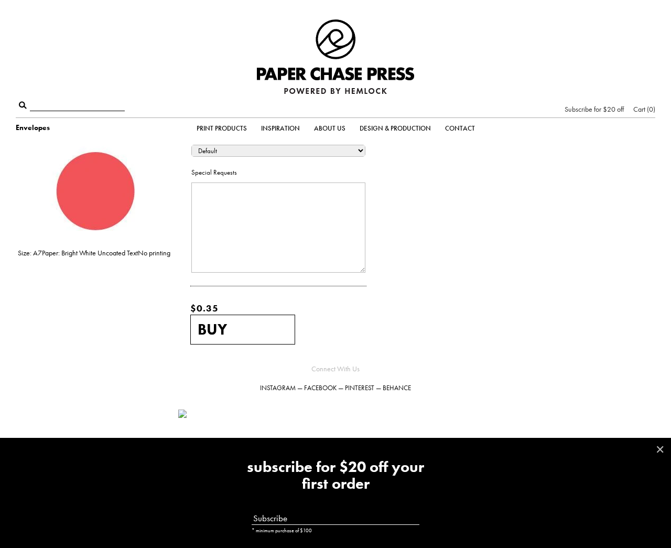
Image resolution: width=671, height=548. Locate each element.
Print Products (222, 128)
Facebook (320, 387)
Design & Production (395, 128)
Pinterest (359, 387)
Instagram (278, 387)
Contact (460, 128)
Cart (643, 109)
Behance (397, 387)
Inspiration (280, 128)
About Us (329, 128)
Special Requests (214, 172)
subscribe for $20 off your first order (335, 475)
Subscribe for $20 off (594, 109)
